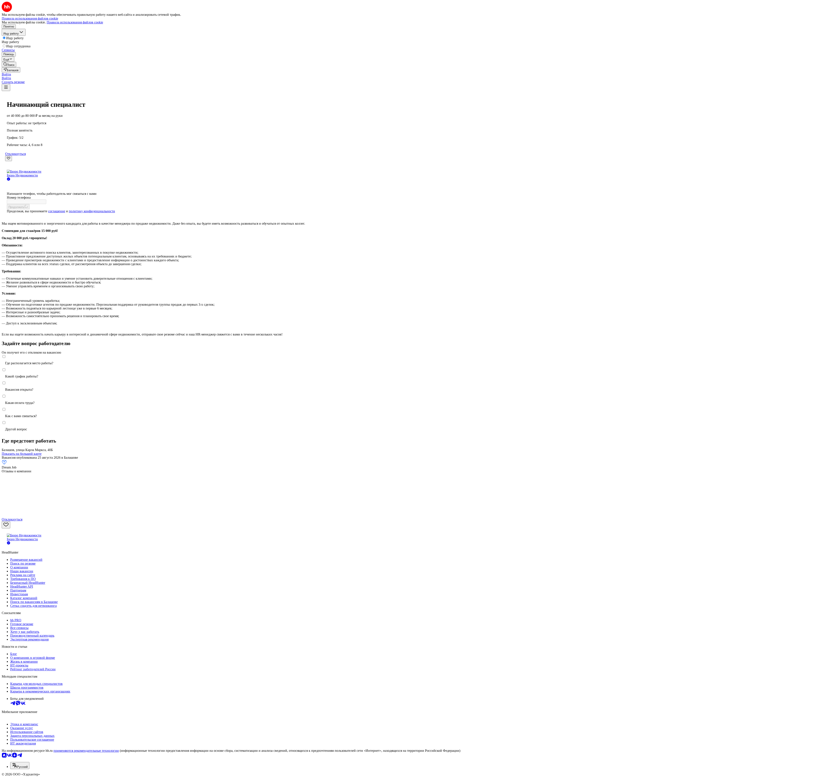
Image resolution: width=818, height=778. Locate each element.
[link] (9, 64)
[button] (6, 74)
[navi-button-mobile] (6, 87)
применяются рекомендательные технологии (86, 750)
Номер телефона (19, 197)
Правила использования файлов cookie (75, 22)
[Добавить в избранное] (8, 158)
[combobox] (19, 765)
